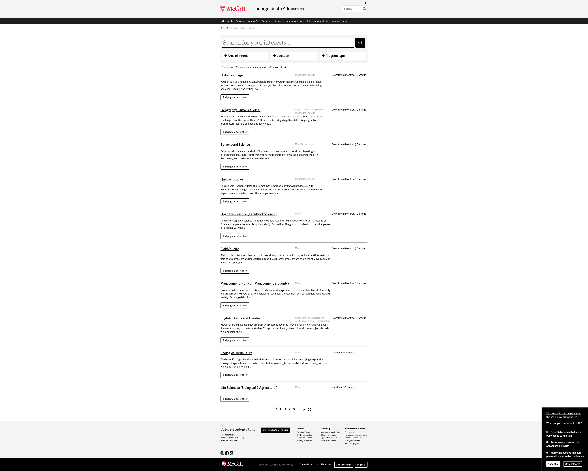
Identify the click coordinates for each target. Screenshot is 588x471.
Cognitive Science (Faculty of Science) (249, 214)
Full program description (235, 97)
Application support (329, 438)
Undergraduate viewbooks (275, 430)
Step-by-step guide (328, 435)
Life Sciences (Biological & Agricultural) (249, 387)
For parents (349, 432)
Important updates (339, 21)
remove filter (278, 67)
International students (317, 21)
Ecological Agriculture (236, 353)
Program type (335, 55)
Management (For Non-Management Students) (255, 283)
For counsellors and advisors (356, 435)
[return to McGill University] (232, 464)
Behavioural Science (235, 144)
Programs (240, 21)
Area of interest (238, 55)
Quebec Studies (232, 179)
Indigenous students (294, 21)
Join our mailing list (305, 438)
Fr (365, 2)
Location (283, 55)
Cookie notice (324, 464)
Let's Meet (277, 21)
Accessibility (306, 464)
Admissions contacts (329, 441)
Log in (360, 464)
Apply (230, 21)
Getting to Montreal (305, 441)
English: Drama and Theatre (240, 318)
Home (223, 21)
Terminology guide (352, 443)
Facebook (227, 453)
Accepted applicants (353, 438)
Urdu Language (232, 75)
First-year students (352, 441)
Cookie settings (343, 464)
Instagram (223, 453)
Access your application (330, 432)
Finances (266, 21)
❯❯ (310, 409)
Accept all (553, 464)
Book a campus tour (305, 435)
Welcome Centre (303, 432)
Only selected (572, 464)
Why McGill (253, 21)
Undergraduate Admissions (279, 8)
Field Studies (230, 249)
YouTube (232, 453)
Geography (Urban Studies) (240, 110)
